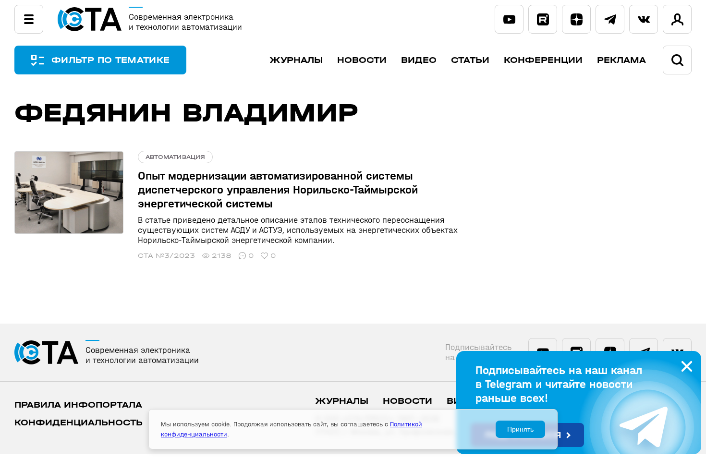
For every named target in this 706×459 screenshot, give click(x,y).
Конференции (543, 60)
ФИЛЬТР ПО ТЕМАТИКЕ (110, 60)
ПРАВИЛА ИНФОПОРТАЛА (78, 405)
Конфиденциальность (78, 423)
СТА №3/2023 (166, 256)
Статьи (470, 60)
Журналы (296, 60)
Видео (419, 60)
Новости (362, 60)
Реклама (621, 60)
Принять (520, 429)
